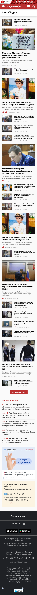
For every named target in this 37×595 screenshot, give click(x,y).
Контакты (9, 554)
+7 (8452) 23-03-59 (11, 500)
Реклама (28, 552)
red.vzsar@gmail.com (11, 503)
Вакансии (19, 552)
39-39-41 (24, 500)
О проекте (9, 552)
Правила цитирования (23, 554)
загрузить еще (18, 392)
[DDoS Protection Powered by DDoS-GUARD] (18, 592)
